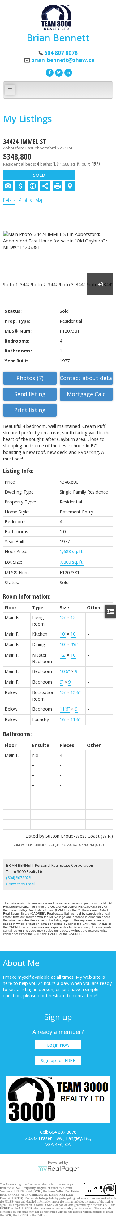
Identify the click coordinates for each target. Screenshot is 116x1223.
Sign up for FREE (58, 1060)
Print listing (29, 410)
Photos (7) (29, 378)
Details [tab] (9, 200)
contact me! (85, 995)
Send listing (29, 394)
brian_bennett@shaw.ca (63, 60)
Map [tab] (39, 200)
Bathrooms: (17, 734)
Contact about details (86, 378)
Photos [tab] (25, 200)
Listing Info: (18, 471)
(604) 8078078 (18, 877)
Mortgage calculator (86, 394)
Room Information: (27, 596)
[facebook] (49, 72)
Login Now (58, 1045)
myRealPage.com (58, 1169)
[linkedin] (67, 72)
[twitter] (58, 72)
